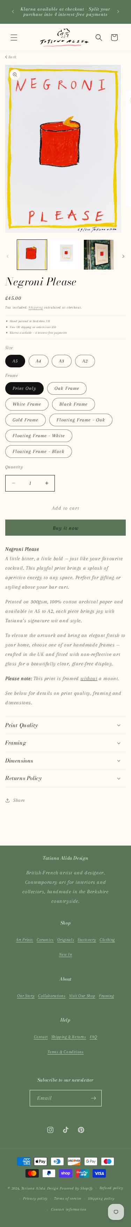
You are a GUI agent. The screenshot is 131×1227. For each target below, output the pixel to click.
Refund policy (111, 1188)
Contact (41, 1037)
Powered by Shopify (76, 1188)
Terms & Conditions (66, 1052)
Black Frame (73, 404)
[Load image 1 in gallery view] (32, 255)
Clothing (107, 939)
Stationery (87, 939)
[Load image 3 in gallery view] (99, 255)
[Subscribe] (93, 1098)
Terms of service (67, 1198)
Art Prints (24, 939)
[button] (14, 37)
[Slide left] (7, 256)
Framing (106, 996)
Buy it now (66, 528)
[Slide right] (123, 256)
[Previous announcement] (13, 11)
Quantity (14, 467)
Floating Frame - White (39, 435)
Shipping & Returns (68, 1037)
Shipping (36, 307)
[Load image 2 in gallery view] (65, 255)
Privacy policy (35, 1198)
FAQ (93, 1037)
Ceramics (45, 939)
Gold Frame (25, 419)
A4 (38, 361)
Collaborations (51, 996)
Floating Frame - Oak (81, 419)
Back (12, 57)
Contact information (68, 1209)
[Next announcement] (118, 11)
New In (65, 954)
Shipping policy (101, 1198)
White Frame (27, 404)
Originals (65, 939)
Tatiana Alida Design (40, 1188)
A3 (61, 361)
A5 (15, 361)
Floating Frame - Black (39, 451)
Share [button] (19, 800)
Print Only (24, 388)
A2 (85, 361)
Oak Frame (66, 388)
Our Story (26, 996)
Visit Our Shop (82, 996)
